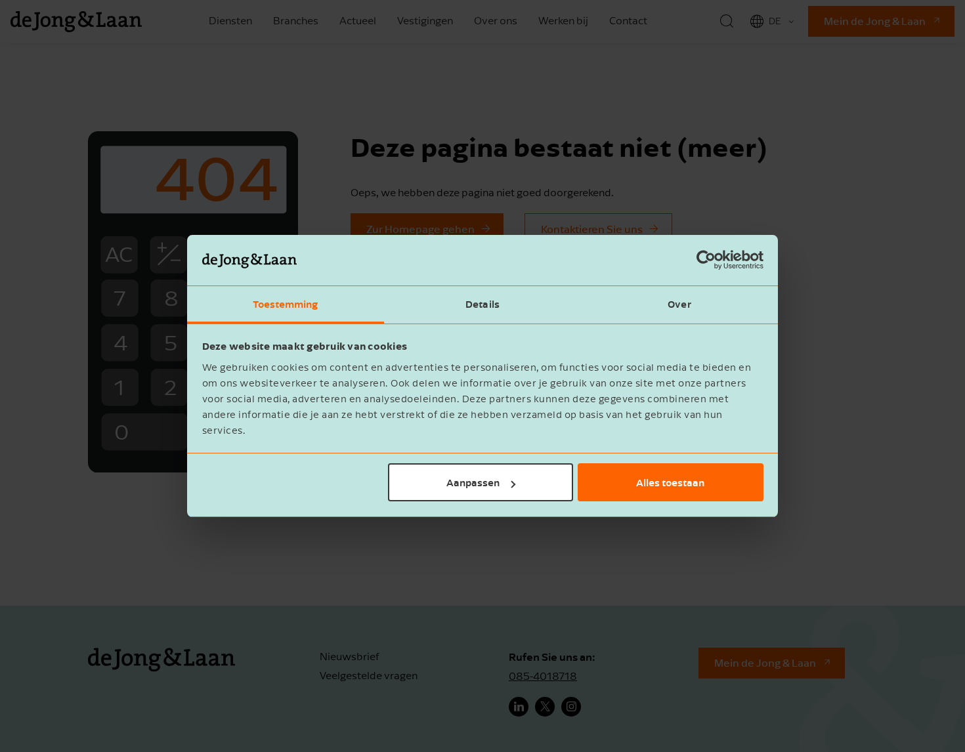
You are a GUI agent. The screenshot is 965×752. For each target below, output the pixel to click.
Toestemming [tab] (285, 303)
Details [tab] (482, 303)
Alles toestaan (670, 482)
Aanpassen (473, 482)
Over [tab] (679, 303)
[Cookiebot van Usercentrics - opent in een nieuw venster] (706, 260)
